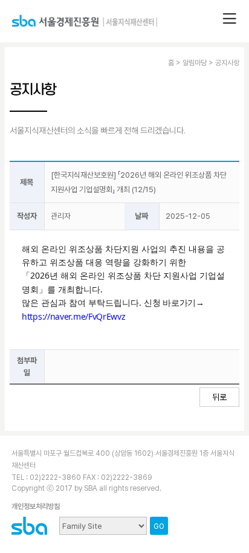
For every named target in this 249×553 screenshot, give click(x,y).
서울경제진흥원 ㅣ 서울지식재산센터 (84, 25)
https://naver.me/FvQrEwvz (74, 316)
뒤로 (219, 397)
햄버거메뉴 (229, 18)
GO (159, 526)
